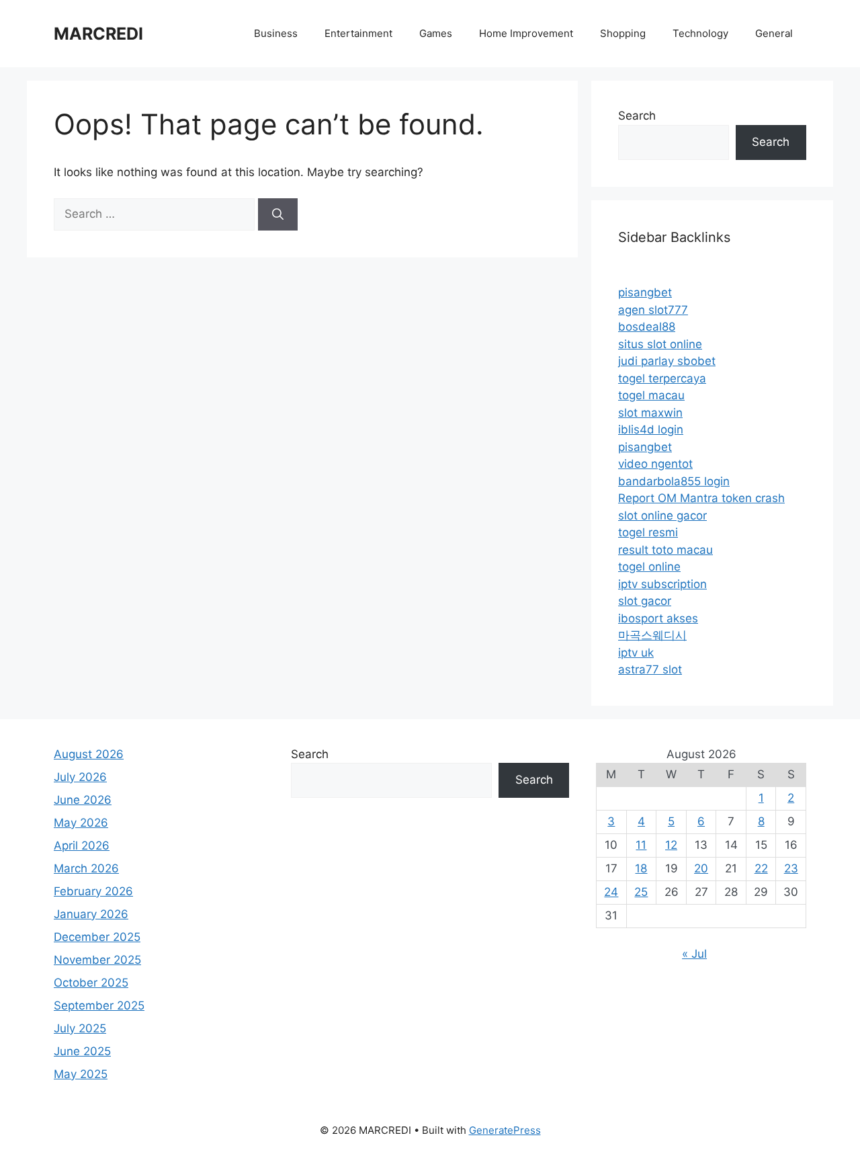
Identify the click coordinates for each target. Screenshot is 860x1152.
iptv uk (636, 652)
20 (701, 868)
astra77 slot (650, 669)
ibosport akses (658, 618)
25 (641, 892)
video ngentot (655, 463)
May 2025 (81, 1074)
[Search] (278, 214)
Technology (700, 33)
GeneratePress (505, 1130)
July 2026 (80, 777)
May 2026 (81, 822)
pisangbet (645, 292)
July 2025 (80, 1028)
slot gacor (644, 601)
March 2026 (86, 868)
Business (276, 33)
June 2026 (83, 800)
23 (791, 868)
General (774, 33)
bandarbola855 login (674, 481)
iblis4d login (650, 429)
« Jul (694, 953)
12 (671, 845)
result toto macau (665, 550)
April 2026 (82, 845)
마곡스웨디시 (652, 635)
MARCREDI (98, 34)
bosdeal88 (646, 326)
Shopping (623, 33)
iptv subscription (662, 584)
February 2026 (93, 891)
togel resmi (648, 532)
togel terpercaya (662, 378)
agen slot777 (653, 310)
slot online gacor (662, 515)
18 (641, 868)
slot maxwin (650, 412)
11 (641, 845)
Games (435, 33)
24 (611, 892)
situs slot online (660, 344)
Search (637, 115)
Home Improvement (526, 33)
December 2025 (97, 937)
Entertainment (358, 33)
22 (761, 868)
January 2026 (91, 914)
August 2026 (89, 754)
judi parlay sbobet (667, 361)
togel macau (651, 395)
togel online (649, 566)
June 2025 (82, 1051)
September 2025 (99, 1005)
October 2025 (91, 982)
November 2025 (97, 959)
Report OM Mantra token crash (701, 498)
